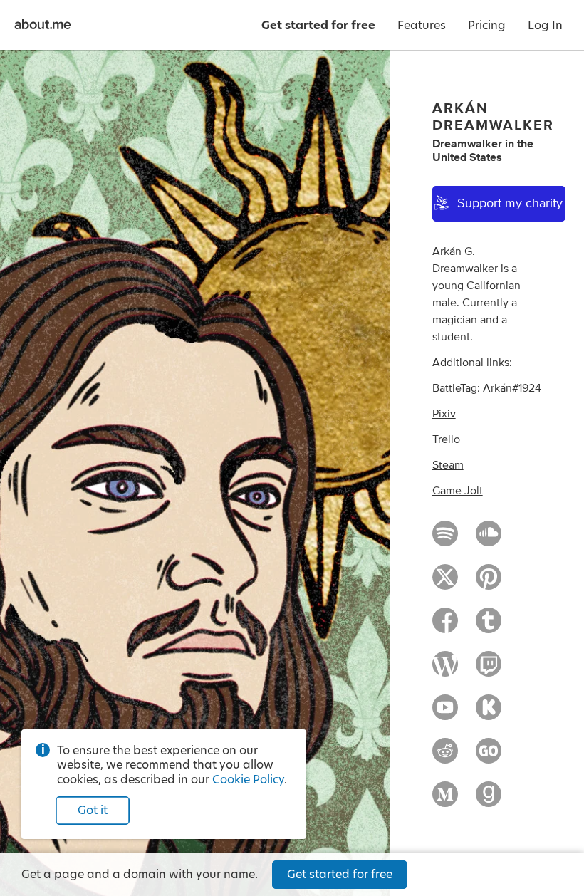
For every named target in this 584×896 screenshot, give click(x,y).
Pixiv (444, 414)
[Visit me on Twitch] (488, 670)
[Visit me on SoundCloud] (488, 540)
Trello (446, 439)
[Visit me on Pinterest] (488, 583)
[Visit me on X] (445, 583)
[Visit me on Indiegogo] (488, 757)
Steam (448, 465)
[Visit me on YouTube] (445, 713)
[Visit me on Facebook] (445, 626)
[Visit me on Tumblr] (488, 626)
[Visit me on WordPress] (445, 670)
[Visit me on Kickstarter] (488, 713)
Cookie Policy (248, 779)
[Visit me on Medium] (445, 800)
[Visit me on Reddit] (445, 757)
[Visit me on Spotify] (445, 540)
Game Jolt (457, 490)
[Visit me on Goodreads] (488, 800)
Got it (93, 810)
